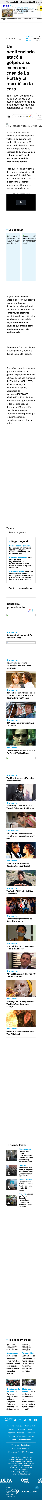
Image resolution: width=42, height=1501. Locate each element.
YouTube (30, 1419)
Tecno (13, 1440)
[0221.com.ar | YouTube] (30, 2)
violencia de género (16, 532)
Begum (31, 1436)
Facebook (20, 1419)
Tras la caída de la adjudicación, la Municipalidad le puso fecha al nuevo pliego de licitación (20, 562)
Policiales (5, 19)
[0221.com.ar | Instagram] (17, 2)
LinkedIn (35, 1419)
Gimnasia (11, 1436)
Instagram (15, 1419)
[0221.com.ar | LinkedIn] (34, 2)
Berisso (30, 1429)
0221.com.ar (10, 38)
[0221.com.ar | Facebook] (21, 2)
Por (8, 116)
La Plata (20, 38)
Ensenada (11, 1433)
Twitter (25, 1419)
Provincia (12, 1429)
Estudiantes (28, 19)
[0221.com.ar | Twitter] (25, 2)
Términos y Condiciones (21, 1445)
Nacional (21, 1429)
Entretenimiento (24, 1440)
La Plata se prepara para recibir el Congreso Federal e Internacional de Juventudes (20, 550)
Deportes (20, 1433)
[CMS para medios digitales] (26, 1492)
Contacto (30, 1452)
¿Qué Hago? (22, 1436)
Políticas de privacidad (21, 1448)
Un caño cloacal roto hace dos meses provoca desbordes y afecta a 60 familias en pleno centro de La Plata (21, 575)
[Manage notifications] (37, 1487)
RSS (23, 1452)
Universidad (16, 19)
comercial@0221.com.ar (21, 1474)
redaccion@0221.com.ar (20, 1472)
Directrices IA (13, 1452)
